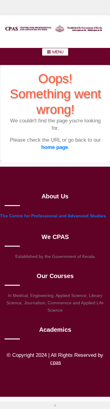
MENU (57, 52)
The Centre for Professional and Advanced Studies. (53, 215)
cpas (55, 362)
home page (55, 147)
